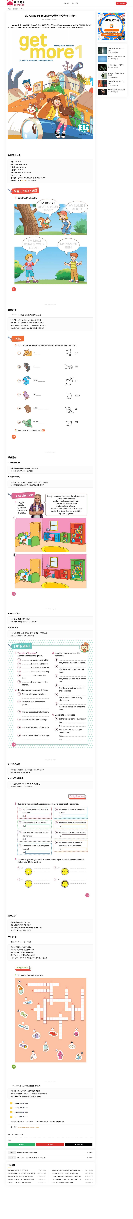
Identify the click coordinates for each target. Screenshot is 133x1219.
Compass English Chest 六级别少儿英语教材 (20, 1176)
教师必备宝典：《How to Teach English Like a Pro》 (32, 1158)
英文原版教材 (121, 3)
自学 (22, 1135)
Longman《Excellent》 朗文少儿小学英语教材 (65, 1173)
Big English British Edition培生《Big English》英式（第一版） (67, 1170)
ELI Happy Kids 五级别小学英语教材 (27, 1152)
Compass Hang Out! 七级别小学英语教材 (19, 1182)
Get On (23, 180)
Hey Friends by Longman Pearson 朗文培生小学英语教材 (67, 1179)
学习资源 (75, 3)
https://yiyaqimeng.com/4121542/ (28, 1127)
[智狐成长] (16, 3)
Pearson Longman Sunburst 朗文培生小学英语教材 (66, 1176)
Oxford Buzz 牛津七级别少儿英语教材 (62, 1182)
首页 (9, 9)
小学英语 (17, 1135)
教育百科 (66, 3)
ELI (12, 1135)
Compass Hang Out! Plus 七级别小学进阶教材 (21, 1179)
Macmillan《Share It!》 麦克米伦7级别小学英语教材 (22, 1173)
